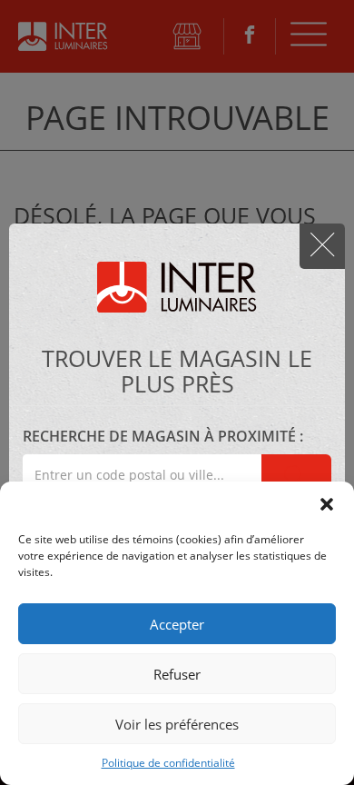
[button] (327, 504)
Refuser (177, 674)
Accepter (177, 624)
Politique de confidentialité (168, 762)
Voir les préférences (177, 724)
